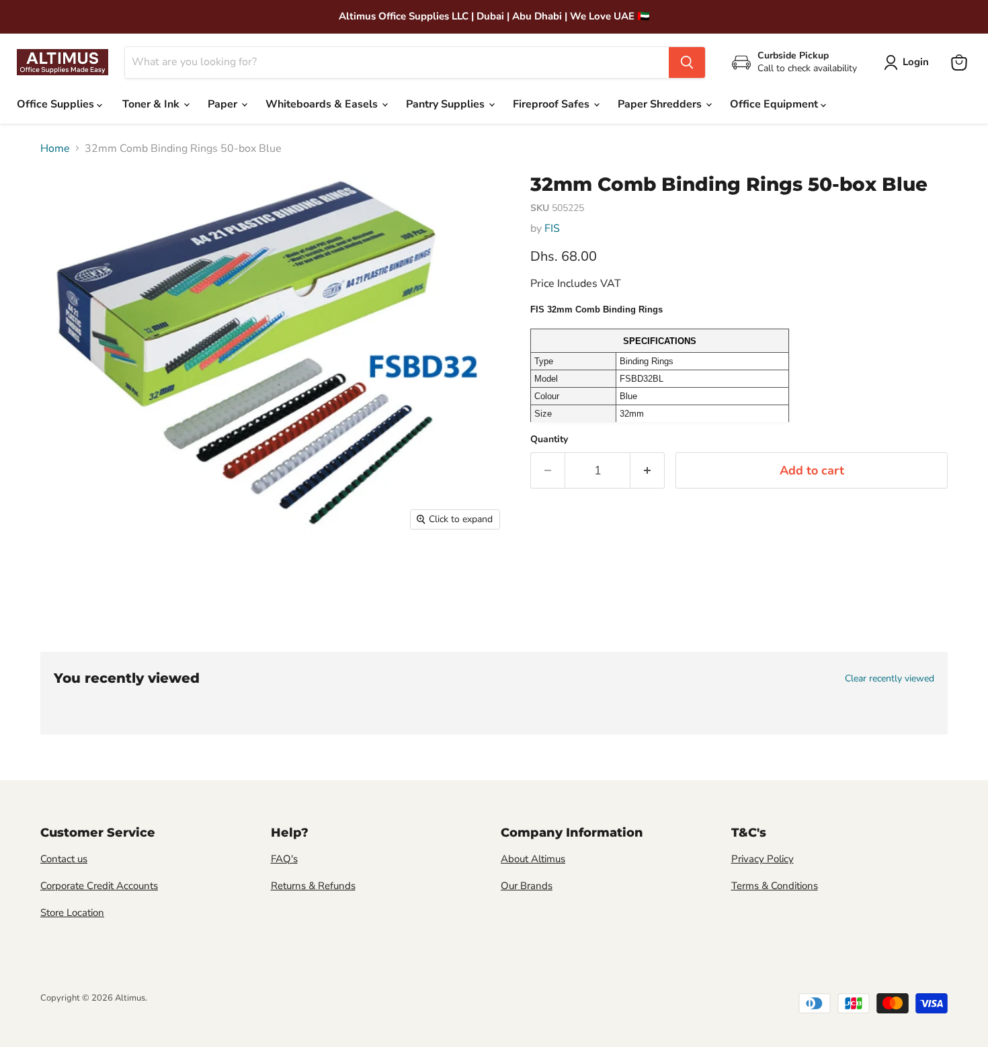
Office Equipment (775, 104)
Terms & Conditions (774, 885)
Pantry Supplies (446, 104)
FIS (552, 228)
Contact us (63, 859)
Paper (224, 104)
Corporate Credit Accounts (99, 885)
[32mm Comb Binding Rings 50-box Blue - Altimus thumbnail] (64, 575)
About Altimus (533, 859)
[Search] (687, 62)
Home (55, 148)
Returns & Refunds (313, 885)
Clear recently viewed (889, 678)
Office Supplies (57, 104)
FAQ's (284, 859)
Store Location (72, 912)
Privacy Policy (762, 859)
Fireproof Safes (552, 104)
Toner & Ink (152, 104)
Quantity (549, 439)
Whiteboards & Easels (322, 104)
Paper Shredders (661, 104)
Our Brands (526, 885)
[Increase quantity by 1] (647, 470)
